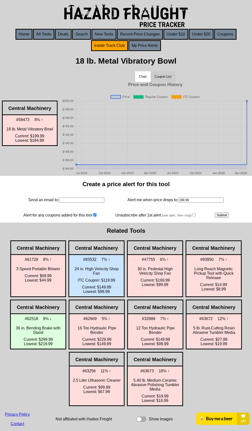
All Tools (43, 34)
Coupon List (163, 76)
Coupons (225, 34)
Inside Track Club (109, 45)
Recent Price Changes (140, 34)
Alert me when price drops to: (152, 200)
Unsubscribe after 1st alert (153, 215)
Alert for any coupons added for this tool (57, 215)
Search (81, 34)
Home (24, 34)
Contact (17, 424)
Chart (143, 76)
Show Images (161, 419)
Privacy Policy (17, 414)
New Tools (104, 34)
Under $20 (201, 34)
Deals (63, 34)
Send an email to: (43, 200)
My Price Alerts (145, 45)
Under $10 (176, 34)
